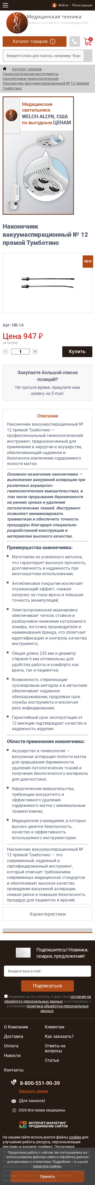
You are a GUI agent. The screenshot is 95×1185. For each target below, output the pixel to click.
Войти (63, 5)
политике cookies (47, 1166)
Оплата (11, 1046)
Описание (47, 416)
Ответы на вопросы (55, 1048)
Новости (12, 1055)
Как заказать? (59, 1036)
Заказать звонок (33, 1091)
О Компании (16, 1027)
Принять (47, 1176)
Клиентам (54, 1027)
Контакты (13, 1070)
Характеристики (48, 914)
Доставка (13, 1036)
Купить (77, 351)
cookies (75, 1137)
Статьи (52, 1060)
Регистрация (82, 5)
